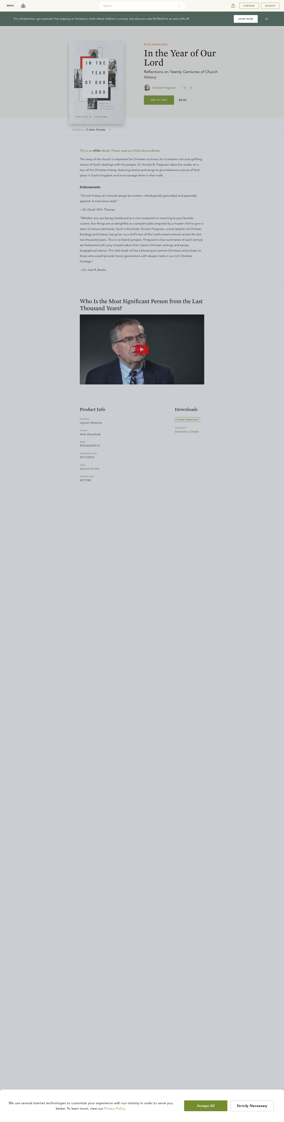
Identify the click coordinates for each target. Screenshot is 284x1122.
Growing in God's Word (89, 18)
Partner (249, 5)
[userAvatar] (233, 6)
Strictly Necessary (252, 1106)
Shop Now (245, 18)
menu (10, 5)
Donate (270, 5)
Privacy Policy (114, 1108)
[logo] (23, 6)
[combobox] (136, 6)
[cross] (266, 19)
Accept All (206, 1106)
